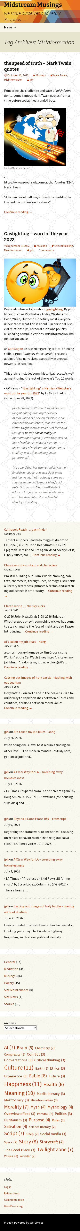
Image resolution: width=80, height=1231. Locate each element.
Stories (9, 1004)
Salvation (15, 1126)
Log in (7, 1187)
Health (53, 1084)
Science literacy (42, 1127)
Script (14, 1133)
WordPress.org (13, 1206)
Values (11, 1156)
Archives (10, 1023)
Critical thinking (63, 246)
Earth (41, 1068)
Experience (15, 1076)
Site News (11, 997)
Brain (25, 1047)
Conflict (36, 1054)
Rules (58, 1120)
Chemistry (45, 1048)
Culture (19, 1067)
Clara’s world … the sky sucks (24, 606)
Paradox (45, 1114)
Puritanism (15, 1120)
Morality (16, 1106)
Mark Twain (60, 75)
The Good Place (19, 1150)
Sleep (32, 1134)
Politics (63, 1113)
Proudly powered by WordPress (23, 1222)
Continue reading (18, 212)
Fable (38, 1075)
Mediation (11, 969)
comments (47, 250)
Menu (8, 27)
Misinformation (13, 79)
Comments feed (14, 1200)
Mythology (60, 1107)
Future (57, 1076)
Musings (41, 75)
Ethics (57, 1068)
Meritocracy (16, 1100)
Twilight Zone (55, 1149)
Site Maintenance (16, 990)
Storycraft (52, 1142)
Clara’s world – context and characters (30, 565)
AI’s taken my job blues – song (25, 642)
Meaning (19, 1093)
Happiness (23, 1084)
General (9, 962)
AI (9, 1047)
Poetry (9, 983)
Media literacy (51, 1093)
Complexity (14, 1054)
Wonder (27, 1156)
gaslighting (54, 309)
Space (10, 1142)
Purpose (39, 1120)
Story (28, 1141)
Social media (53, 1133)
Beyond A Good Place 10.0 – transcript (40, 819)
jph (31, 79)
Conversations (18, 1060)
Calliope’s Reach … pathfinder (25, 529)
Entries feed (11, 1193)
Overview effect (19, 1113)
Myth (38, 1107)
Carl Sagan (15, 349)
